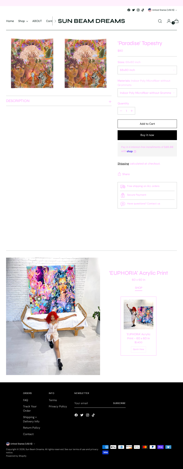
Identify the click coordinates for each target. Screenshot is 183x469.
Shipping (123, 163)
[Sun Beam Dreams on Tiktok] (142, 10)
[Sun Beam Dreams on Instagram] (138, 10)
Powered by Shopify (16, 456)
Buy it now (147, 135)
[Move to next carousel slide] (174, 238)
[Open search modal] (160, 21)
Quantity (123, 103)
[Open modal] (39, 299)
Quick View (138, 349)
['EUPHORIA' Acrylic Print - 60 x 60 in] (138, 314)
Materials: (144, 83)
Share (126, 174)
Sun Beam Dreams (35, 449)
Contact (28, 434)
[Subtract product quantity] (131, 110)
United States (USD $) (163, 10)
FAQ (25, 400)
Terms (53, 400)
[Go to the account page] (167, 21)
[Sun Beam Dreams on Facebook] (128, 10)
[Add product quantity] (121, 110)
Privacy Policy (58, 406)
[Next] (55, 21)
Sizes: (129, 62)
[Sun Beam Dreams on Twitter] (133, 10)
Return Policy (31, 428)
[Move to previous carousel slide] (166, 238)
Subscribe (119, 403)
